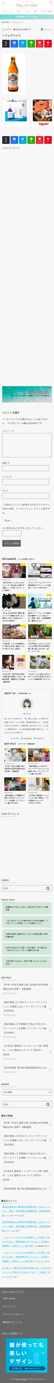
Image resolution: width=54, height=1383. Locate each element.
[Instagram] (26, 738)
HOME (6, 22)
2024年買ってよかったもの (27, 17)
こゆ (12, 1230)
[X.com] (14, 738)
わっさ (41, 1261)
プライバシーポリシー (13, 1314)
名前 (6, 463)
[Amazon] (39, 738)
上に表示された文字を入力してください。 (23, 528)
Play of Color (27, 5)
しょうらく (8, 1276)
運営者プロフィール (12, 1322)
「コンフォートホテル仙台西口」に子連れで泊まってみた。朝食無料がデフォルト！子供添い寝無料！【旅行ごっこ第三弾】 (26, 1241)
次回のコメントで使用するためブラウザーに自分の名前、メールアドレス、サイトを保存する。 (26, 508)
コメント (8, 431)
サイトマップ (9, 1306)
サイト (5, 490)
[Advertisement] (27, 264)
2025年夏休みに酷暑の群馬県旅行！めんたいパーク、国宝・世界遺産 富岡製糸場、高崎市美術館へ (26, 1211)
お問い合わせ (9, 1298)
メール (7, 476)
